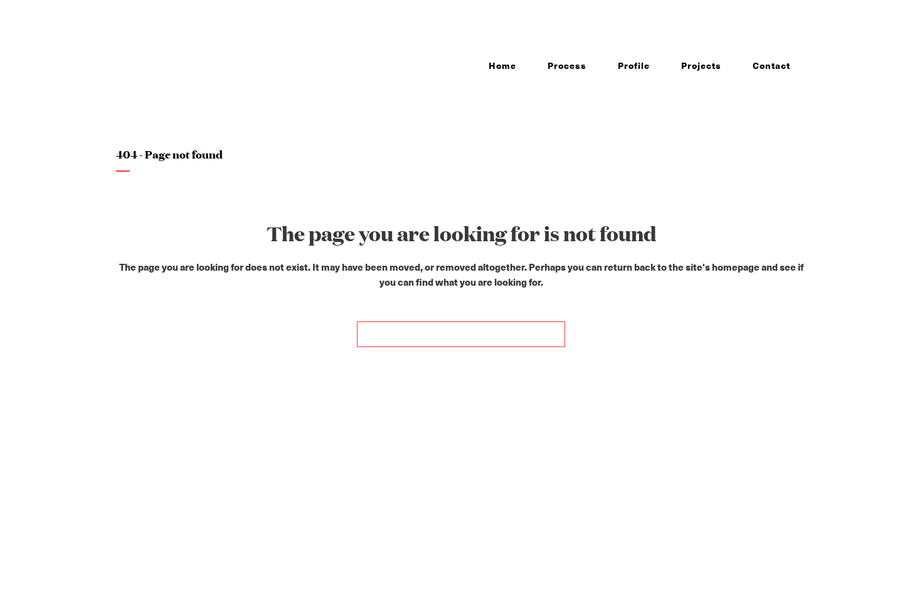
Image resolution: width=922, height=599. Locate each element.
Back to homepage (461, 334)
